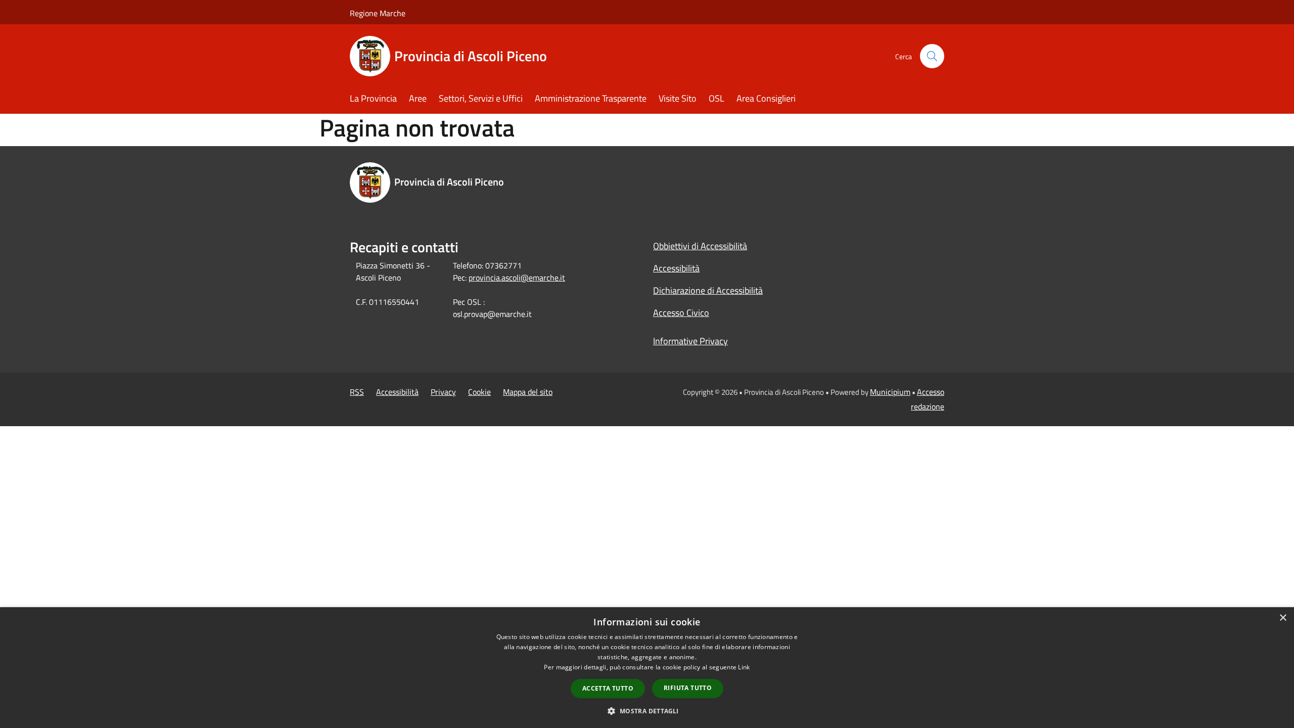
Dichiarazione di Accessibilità (708, 290)
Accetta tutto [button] (607, 688)
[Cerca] (932, 56)
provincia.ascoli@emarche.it (517, 277)
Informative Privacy (690, 341)
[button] (646, 711)
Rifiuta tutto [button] (688, 688)
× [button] (1282, 618)
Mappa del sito (527, 392)
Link (744, 667)
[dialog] (647, 667)
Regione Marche (377, 13)
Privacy (443, 392)
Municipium (890, 392)
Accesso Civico (681, 313)
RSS (357, 392)
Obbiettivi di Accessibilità (700, 246)
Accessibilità (676, 268)
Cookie (479, 392)
